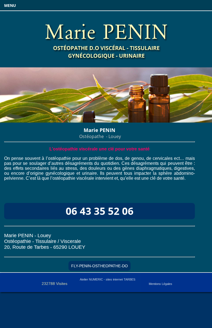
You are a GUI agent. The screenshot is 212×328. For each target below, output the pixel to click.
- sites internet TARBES (107, 279)
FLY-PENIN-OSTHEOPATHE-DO (99, 266)
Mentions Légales (160, 283)
